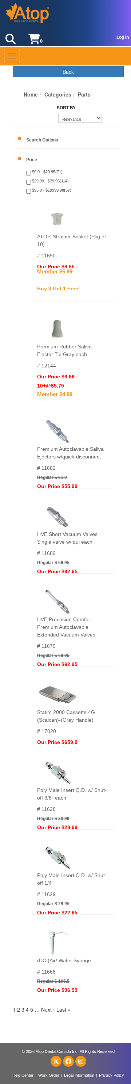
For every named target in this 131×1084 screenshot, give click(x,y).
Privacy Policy (111, 1075)
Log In (122, 37)
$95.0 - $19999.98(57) (51, 190)
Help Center (22, 1075)
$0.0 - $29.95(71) (47, 172)
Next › (48, 1009)
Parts (84, 94)
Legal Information (79, 1075)
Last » (63, 1009)
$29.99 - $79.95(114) (50, 181)
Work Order (48, 1075)
